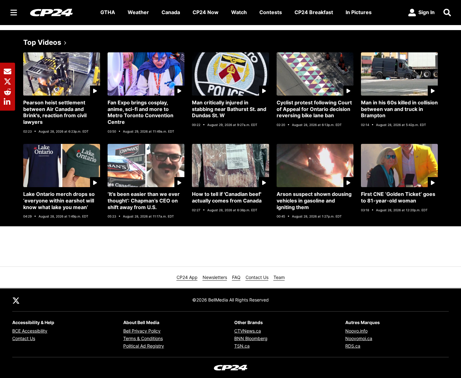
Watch (239, 12)
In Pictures (359, 12)
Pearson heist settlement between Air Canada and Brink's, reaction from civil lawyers (55, 112)
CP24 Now (206, 12)
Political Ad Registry (143, 346)
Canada (171, 12)
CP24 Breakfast (313, 12)
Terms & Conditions (143, 338)
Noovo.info (356, 330)
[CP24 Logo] (60, 12)
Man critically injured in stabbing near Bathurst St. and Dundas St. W (229, 109)
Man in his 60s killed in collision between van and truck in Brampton (399, 109)
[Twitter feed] (16, 300)
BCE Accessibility (29, 330)
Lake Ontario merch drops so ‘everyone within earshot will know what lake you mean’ (59, 200)
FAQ (236, 277)
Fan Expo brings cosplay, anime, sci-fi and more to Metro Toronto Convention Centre (140, 112)
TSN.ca (242, 346)
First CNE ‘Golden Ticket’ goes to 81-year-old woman (398, 197)
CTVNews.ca (247, 330)
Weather (138, 12)
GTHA (107, 12)
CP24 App (187, 277)
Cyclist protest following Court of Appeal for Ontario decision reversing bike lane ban (314, 109)
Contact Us (257, 277)
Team (279, 277)
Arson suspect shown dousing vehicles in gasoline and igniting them (314, 200)
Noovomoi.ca (358, 338)
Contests (270, 12)
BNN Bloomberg (251, 338)
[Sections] (14, 12)
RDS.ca (352, 346)
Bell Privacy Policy (142, 330)
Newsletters (215, 277)
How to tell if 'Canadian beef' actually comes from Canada (227, 197)
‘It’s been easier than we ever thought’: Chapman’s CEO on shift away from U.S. (144, 200)
